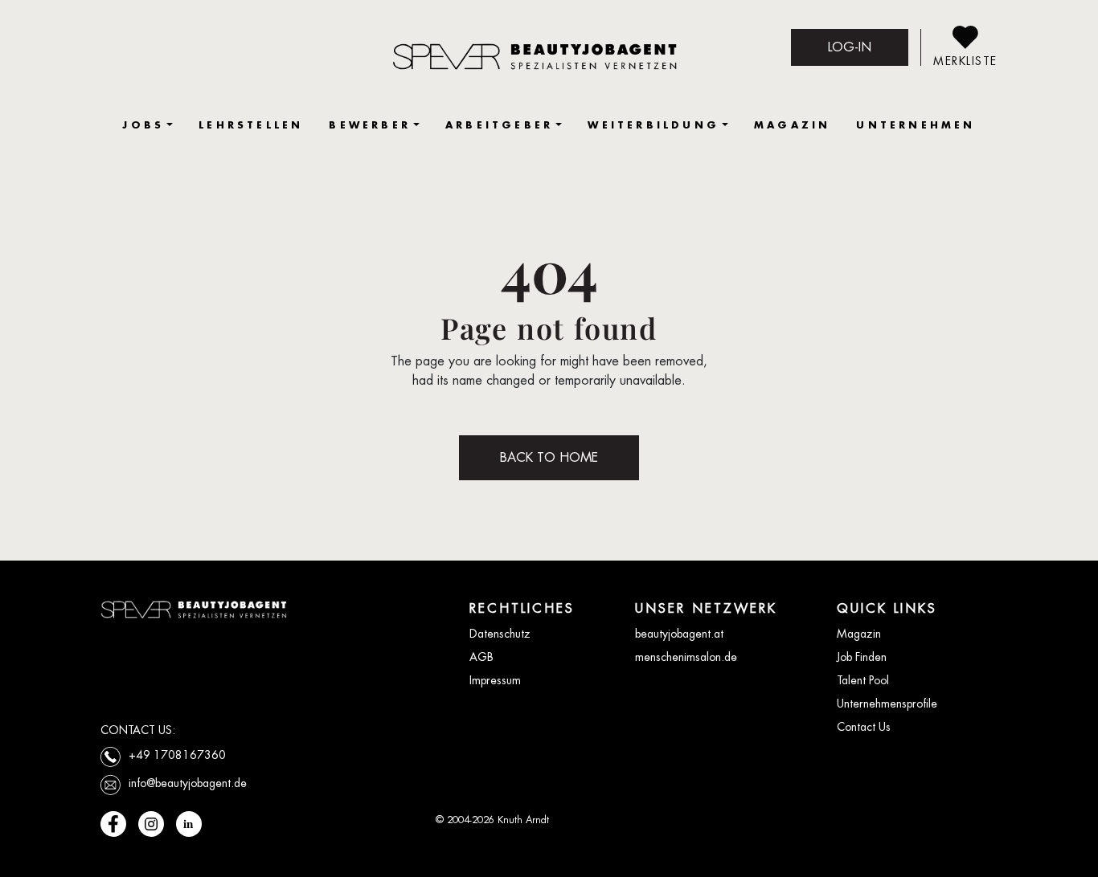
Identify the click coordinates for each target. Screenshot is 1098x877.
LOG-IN (849, 47)
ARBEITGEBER (499, 125)
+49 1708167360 (177, 755)
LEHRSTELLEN (251, 125)
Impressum (495, 680)
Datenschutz (500, 633)
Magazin (859, 633)
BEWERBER (370, 125)
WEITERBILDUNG (653, 125)
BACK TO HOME (549, 457)
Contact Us (864, 727)
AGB (481, 657)
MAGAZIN (792, 125)
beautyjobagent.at (679, 633)
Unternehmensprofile (887, 703)
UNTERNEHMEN (915, 125)
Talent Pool (863, 680)
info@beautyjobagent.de (188, 783)
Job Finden (862, 657)
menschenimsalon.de (686, 657)
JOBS (143, 125)
